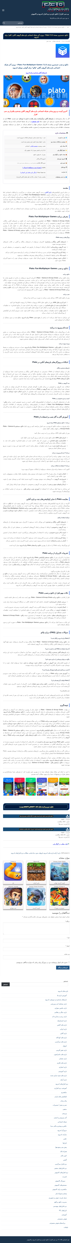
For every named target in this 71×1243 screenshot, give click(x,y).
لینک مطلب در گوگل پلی (60, 844)
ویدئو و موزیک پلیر (61, 1193)
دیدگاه (67, 921)
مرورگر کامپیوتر (60, 1181)
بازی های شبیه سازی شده (58, 1075)
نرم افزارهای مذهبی (60, 1168)
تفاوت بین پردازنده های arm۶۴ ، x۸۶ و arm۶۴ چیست (36, 807)
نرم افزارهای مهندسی (60, 1206)
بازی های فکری (62, 1063)
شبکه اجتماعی (62, 1122)
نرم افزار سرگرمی (61, 1164)
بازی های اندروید (49, 853)
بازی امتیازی (63, 1067)
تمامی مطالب (55, 41)
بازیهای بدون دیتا (38, 853)
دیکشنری (64, 1092)
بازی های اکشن (62, 1025)
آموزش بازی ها (62, 995)
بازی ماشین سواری (61, 1008)
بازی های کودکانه (61, 1037)
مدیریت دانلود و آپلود (60, 1202)
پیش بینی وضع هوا (61, 1147)
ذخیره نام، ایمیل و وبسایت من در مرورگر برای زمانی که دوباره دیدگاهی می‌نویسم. (41, 962)
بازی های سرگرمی (61, 1042)
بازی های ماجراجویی (60, 1054)
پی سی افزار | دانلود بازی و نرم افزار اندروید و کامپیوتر (50, 14)
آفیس (65, 1160)
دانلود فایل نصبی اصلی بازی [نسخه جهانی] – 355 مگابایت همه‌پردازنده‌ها (36, 816)
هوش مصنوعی (62, 1219)
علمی (65, 1139)
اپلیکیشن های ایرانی (60, 1096)
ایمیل (68, 946)
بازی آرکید (57, 853)
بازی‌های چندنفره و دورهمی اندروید (56, 1000)
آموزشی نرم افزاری (60, 1088)
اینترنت (64, 1177)
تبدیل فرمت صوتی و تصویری (58, 1198)
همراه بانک (63, 1151)
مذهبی (65, 1109)
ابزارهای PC (63, 1210)
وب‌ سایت (67, 954)
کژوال (65, 1046)
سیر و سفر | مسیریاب (60, 1105)
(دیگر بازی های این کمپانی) (28, 172)
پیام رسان (63, 1101)
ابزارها (65, 1143)
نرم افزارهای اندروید (17, 853)
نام (68, 937)
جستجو (66, 981)
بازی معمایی (63, 1058)
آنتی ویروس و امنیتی (60, 1118)
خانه (68, 27)
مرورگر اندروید (62, 1130)
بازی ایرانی (63, 1029)
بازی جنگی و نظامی (60, 1012)
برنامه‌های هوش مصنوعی (57, 1223)
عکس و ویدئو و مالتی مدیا (58, 1126)
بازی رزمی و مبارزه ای (59, 1016)
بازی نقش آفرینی (61, 1050)
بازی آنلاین (48, 192)
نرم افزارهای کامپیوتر (61, 1172)
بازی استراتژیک (62, 1021)
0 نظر (48, 41)
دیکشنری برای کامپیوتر (59, 1189)
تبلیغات (66, 1227)
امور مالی (64, 1156)
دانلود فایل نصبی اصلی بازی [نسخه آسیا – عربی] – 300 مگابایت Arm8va (36, 829)
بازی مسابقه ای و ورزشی (59, 1004)
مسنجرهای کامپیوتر (61, 1185)
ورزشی (64, 1113)
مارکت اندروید (62, 1134)
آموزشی (64, 1215)
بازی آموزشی (62, 1071)
